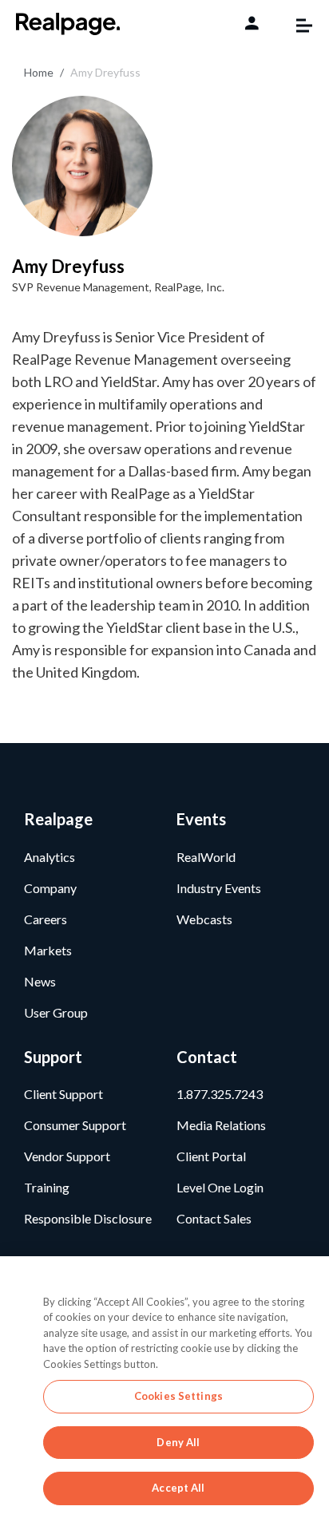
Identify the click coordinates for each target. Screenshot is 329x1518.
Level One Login (220, 1187)
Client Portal (211, 1156)
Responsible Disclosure (88, 1218)
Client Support (63, 1093)
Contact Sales (214, 1218)
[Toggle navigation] (296, 25)
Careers (45, 919)
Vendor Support (67, 1156)
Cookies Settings (178, 1396)
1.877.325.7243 (219, 1093)
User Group (56, 1012)
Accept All (178, 1487)
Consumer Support (75, 1125)
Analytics (49, 856)
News (40, 981)
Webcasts (204, 919)
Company (50, 887)
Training (46, 1187)
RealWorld (206, 856)
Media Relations (221, 1125)
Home (39, 72)
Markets (48, 950)
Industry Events (218, 887)
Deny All (178, 1442)
